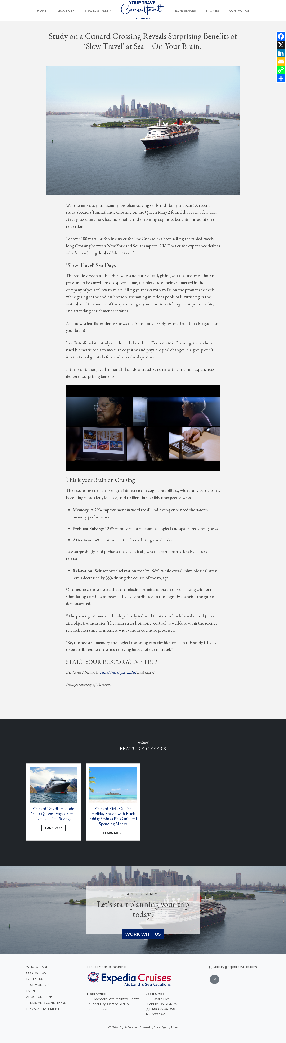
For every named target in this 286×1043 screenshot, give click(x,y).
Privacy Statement (42, 1009)
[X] (281, 45)
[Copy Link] (281, 70)
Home (41, 10)
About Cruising (39, 997)
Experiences (185, 10)
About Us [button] (64, 10)
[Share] (281, 78)
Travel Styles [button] (96, 10)
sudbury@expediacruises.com (235, 967)
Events (32, 991)
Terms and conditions (46, 1003)
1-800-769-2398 (163, 1009)
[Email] (281, 61)
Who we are (37, 967)
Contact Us (239, 10)
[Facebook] (281, 36)
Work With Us (143, 934)
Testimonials (37, 985)
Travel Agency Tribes (166, 1027)
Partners (34, 979)
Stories (212, 10)
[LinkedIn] (281, 53)
